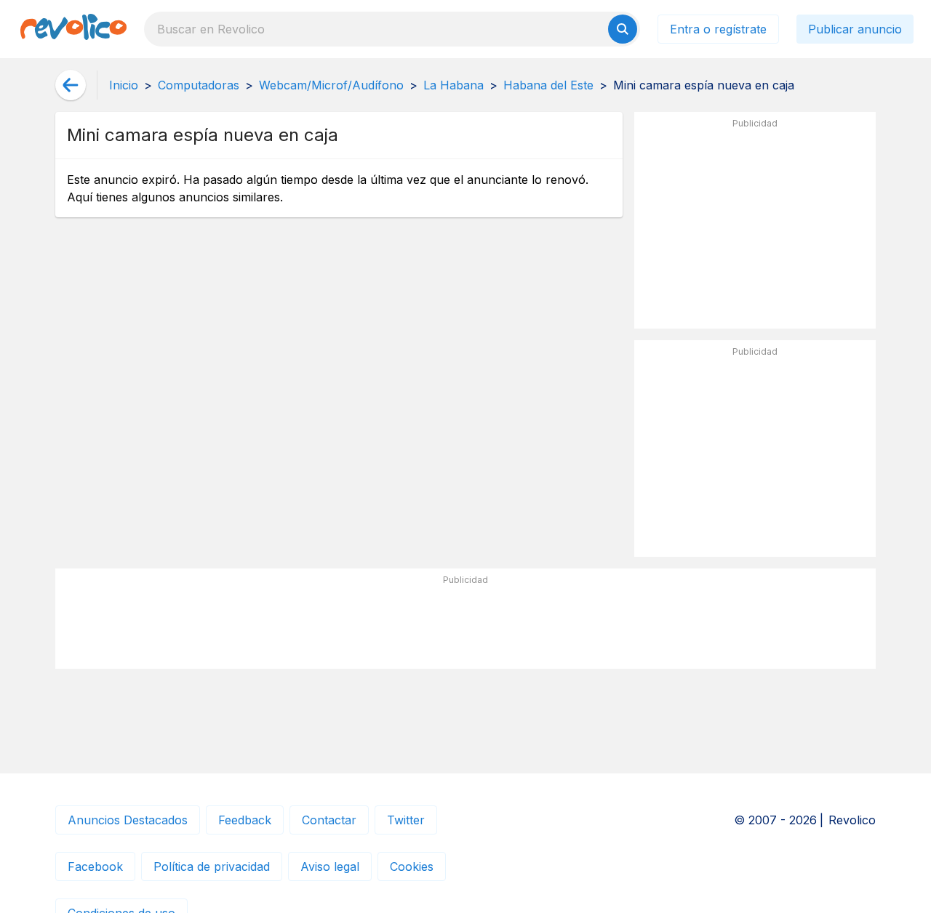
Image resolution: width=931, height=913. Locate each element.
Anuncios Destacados (128, 820)
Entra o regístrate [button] (718, 29)
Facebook (95, 866)
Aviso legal (329, 866)
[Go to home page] (73, 29)
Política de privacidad (211, 866)
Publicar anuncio (855, 29)
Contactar (329, 820)
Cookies (411, 866)
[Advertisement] (755, 226)
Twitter (406, 820)
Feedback (244, 820)
